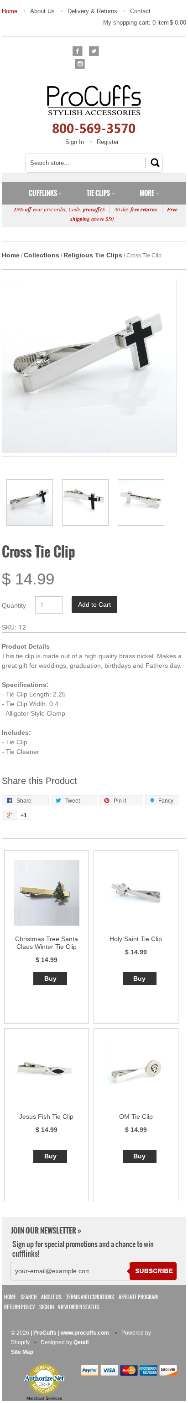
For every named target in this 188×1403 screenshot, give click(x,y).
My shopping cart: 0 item (144, 22)
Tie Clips (99, 193)
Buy (50, 978)
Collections (41, 255)
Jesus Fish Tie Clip (46, 1116)
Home (9, 11)
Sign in (46, 1307)
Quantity (14, 605)
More (148, 193)
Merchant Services (44, 1398)
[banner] (94, 109)
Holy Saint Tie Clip (136, 938)
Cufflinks (43, 193)
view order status (78, 1307)
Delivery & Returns (92, 11)
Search (29, 1297)
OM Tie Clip (136, 1116)
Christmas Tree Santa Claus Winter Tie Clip (46, 942)
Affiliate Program (138, 1297)
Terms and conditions (90, 1297)
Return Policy (19, 1307)
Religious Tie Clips (92, 255)
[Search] (153, 162)
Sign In (74, 141)
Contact (140, 11)
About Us (42, 11)
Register (108, 141)
